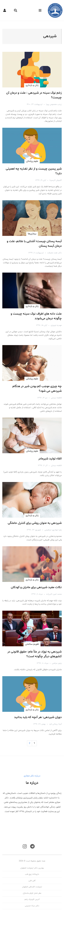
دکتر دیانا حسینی (32, 905)
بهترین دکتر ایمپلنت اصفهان (32, 868)
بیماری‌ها (32, 233)
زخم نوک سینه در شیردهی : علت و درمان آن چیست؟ (34, 95)
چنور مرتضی (57, 663)
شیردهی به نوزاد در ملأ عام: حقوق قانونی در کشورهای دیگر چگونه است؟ (34, 654)
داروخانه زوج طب (32, 874)
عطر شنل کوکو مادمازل (32, 893)
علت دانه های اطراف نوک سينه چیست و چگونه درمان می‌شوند (36, 316)
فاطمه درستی (56, 397)
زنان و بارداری (32, 85)
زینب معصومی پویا (54, 104)
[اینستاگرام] (25, 846)
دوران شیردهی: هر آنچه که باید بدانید (38, 717)
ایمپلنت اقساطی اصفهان (32, 886)
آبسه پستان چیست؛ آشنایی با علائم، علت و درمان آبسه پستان (34, 243)
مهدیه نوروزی (56, 325)
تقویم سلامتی (32, 644)
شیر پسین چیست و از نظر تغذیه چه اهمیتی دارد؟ (34, 171)
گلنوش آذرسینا (56, 180)
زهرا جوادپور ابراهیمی (53, 530)
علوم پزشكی (32, 161)
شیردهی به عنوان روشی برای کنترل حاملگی (35, 523)
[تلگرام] (32, 846)
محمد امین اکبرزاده (54, 594)
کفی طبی (32, 880)
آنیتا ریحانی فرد (55, 724)
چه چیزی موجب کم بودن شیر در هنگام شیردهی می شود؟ (37, 388)
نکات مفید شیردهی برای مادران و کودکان (36, 587)
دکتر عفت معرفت (54, 252)
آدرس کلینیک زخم (32, 899)
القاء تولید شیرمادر (50, 458)
